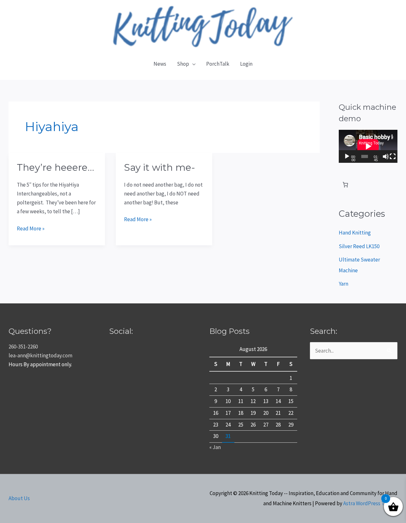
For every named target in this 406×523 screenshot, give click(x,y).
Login (246, 63)
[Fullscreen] (393, 156)
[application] (368, 146)
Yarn (343, 283)
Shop (183, 63)
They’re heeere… (55, 167)
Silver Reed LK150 (359, 246)
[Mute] (386, 156)
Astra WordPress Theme (370, 503)
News (160, 63)
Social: (121, 331)
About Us (19, 498)
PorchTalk (217, 63)
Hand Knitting (355, 232)
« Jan (215, 447)
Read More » (30, 228)
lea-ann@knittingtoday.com (40, 355)
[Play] (347, 156)
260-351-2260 (23, 346)
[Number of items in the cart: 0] (345, 185)
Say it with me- (159, 167)
